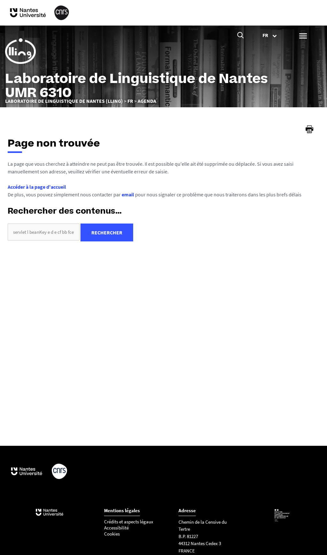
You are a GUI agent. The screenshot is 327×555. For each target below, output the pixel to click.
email (128, 194)
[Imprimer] (309, 129)
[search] (44, 232)
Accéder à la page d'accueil (37, 187)
